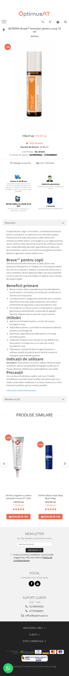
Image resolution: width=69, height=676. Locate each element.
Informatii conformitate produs (21, 390)
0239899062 (36, 606)
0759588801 (36, 611)
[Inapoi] (2, 29)
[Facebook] (31, 583)
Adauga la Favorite (22, 162)
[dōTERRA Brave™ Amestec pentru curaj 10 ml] (34, 86)
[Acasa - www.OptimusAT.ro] (34, 14)
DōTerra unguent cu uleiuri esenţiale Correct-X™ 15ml (18, 497)
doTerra (34, 36)
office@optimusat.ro (36, 615)
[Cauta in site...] (65, 22)
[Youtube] (37, 583)
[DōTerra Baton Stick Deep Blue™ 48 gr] (50, 457)
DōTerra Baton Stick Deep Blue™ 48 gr (50, 497)
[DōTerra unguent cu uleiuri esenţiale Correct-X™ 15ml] (18, 457)
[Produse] (4, 22)
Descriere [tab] (10, 222)
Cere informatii (46, 162)
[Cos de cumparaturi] (57, 22)
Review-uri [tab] (12, 399)
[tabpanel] (34, 86)
